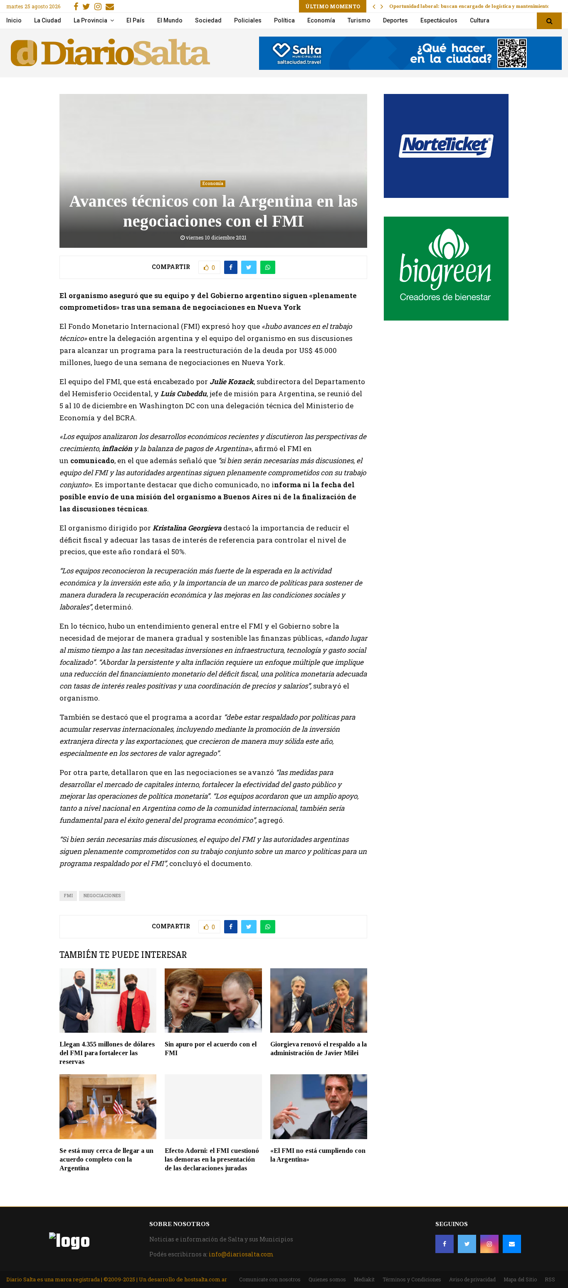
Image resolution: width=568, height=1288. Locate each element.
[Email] (512, 1244)
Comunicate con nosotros (270, 1279)
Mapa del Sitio (520, 1279)
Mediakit (364, 1279)
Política (284, 20)
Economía (321, 20)
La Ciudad (47, 20)
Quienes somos (327, 1279)
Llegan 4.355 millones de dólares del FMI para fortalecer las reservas (107, 1053)
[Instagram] (489, 1244)
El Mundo (170, 20)
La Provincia (90, 20)
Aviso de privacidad (472, 1279)
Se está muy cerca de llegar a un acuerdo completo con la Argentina (106, 1159)
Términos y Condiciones (412, 1279)
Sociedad (208, 20)
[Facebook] (444, 1244)
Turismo (359, 20)
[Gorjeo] (467, 1244)
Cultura (479, 20)
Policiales (248, 20)
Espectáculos (438, 20)
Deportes (395, 20)
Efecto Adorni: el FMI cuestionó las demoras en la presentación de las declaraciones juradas (212, 1159)
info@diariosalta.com (241, 1254)
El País (135, 20)
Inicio (14, 20)
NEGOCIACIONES (102, 895)
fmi (68, 895)
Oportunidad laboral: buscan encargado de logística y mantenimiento (469, 6)
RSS (550, 1279)
